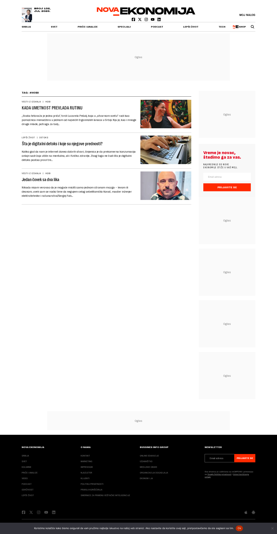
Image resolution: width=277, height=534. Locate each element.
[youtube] (153, 20)
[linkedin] (159, 20)
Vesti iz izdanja (31, 101)
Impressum (87, 467)
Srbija (26, 26)
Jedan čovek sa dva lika (40, 179)
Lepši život (190, 26)
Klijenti (85, 478)
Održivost (28, 489)
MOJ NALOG (247, 15)
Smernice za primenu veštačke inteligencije (105, 495)
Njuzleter (86, 472)
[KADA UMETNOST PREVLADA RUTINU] (165, 114)
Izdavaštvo (146, 461)
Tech (222, 26)
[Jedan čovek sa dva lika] (165, 185)
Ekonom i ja (146, 478)
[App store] (246, 512)
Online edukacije (149, 455)
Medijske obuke (148, 467)
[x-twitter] (140, 20)
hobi (48, 101)
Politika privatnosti (92, 484)
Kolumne (26, 467)
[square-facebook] (134, 20)
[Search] (252, 27)
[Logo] (146, 15)
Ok (239, 528)
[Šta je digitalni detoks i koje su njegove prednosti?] (165, 150)
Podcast (157, 26)
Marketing (86, 461)
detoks (43, 137)
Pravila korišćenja (91, 489)
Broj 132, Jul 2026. (42, 10)
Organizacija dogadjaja (154, 472)
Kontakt (85, 455)
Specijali (124, 26)
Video (25, 478)
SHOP (242, 26)
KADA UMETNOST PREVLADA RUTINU (52, 107)
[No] (272, 528)
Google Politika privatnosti (219, 474)
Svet (54, 26)
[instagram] (146, 20)
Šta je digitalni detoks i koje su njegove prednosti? (62, 143)
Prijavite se (227, 187)
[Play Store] (253, 512)
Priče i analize (88, 26)
